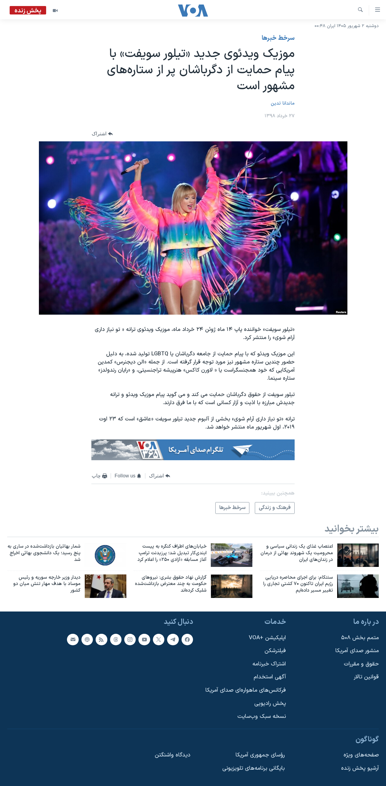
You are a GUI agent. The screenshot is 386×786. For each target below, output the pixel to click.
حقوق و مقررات (361, 664)
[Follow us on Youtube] (144, 639)
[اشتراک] (72, 639)
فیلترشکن (275, 651)
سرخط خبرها (278, 38)
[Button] (102, 134)
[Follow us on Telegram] (173, 639)
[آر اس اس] (101, 639)
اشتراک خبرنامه (269, 664)
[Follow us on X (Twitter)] (158, 639)
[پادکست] (87, 639)
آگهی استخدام (270, 677)
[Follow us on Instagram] (130, 639)
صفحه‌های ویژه (361, 755)
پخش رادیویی (270, 704)
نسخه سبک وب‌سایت (261, 716)
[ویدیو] (55, 10)
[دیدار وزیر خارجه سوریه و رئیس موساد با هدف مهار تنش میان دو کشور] (105, 586)
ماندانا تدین (283, 103)
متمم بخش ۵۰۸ (360, 638)
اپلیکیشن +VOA (267, 638)
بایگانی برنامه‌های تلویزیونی (253, 768)
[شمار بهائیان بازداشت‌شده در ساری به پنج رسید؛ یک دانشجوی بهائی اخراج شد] (105, 555)
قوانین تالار (366, 677)
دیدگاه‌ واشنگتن (172, 755)
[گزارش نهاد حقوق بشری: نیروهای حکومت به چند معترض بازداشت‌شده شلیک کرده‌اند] (231, 586)
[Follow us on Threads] (116, 639)
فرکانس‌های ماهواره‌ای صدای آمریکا (245, 690)
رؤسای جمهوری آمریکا (260, 755)
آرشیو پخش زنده (360, 768)
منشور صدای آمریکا (357, 651)
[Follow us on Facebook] (187, 639)
